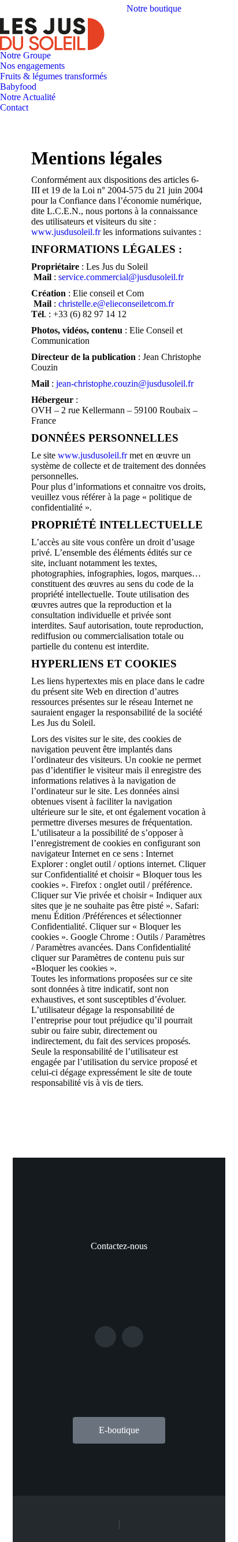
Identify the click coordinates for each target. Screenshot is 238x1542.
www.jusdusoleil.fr (67, 232)
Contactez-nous (119, 1246)
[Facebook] (105, 1337)
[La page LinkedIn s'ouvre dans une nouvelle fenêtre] (229, 8)
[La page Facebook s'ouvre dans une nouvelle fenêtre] (212, 8)
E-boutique (119, 1430)
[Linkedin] (132, 1337)
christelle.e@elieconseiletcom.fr (116, 304)
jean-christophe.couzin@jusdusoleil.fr (125, 383)
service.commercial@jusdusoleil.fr (121, 277)
